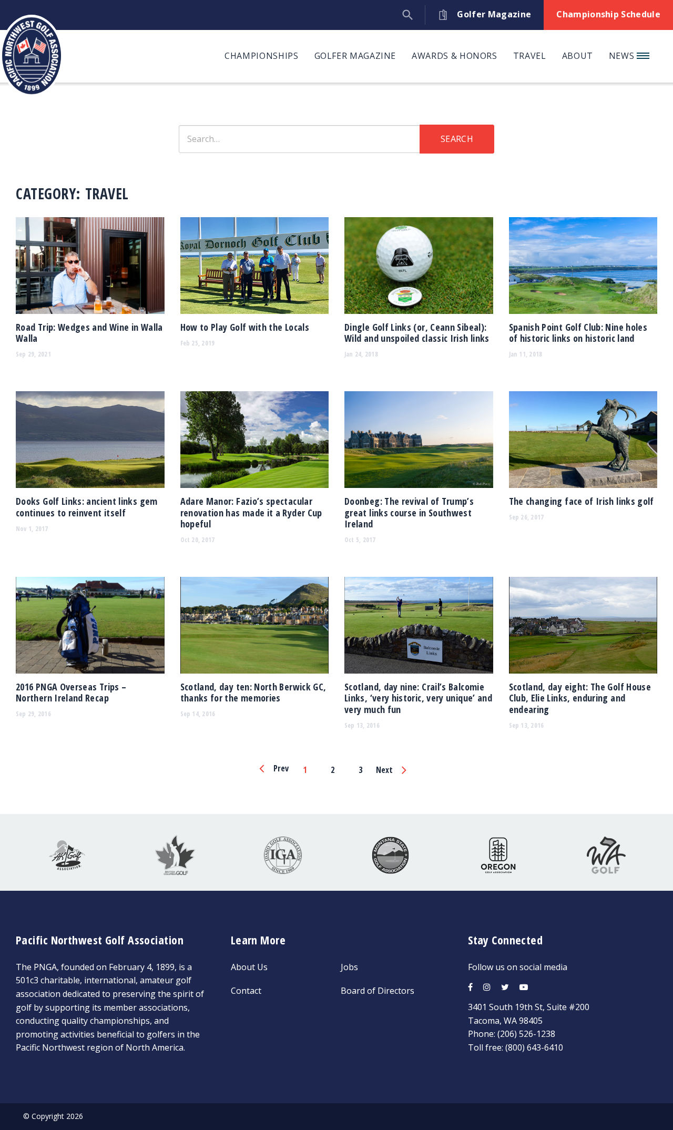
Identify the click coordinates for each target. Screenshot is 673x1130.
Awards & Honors (454, 56)
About (577, 56)
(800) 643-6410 (534, 1047)
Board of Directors (377, 990)
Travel (529, 56)
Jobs (349, 967)
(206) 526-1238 (526, 1034)
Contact (246, 990)
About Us (249, 967)
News (623, 56)
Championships (261, 56)
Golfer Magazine (355, 56)
